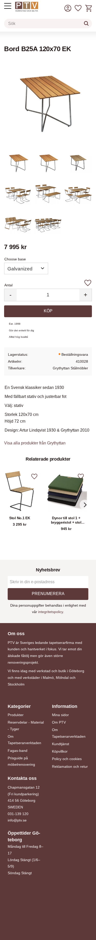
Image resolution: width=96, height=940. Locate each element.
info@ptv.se (17, 820)
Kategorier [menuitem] (19, 706)
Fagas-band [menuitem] (17, 751)
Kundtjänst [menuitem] (60, 744)
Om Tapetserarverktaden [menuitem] (24, 739)
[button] (78, 8)
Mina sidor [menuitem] (60, 715)
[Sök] (86, 23)
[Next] (85, 504)
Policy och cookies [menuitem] (67, 759)
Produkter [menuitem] (16, 715)
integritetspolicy (50, 612)
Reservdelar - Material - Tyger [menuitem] (26, 725)
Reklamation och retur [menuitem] (70, 766)
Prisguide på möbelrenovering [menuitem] (21, 761)
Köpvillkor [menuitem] (60, 751)
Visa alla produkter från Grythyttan (35, 443)
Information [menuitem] (64, 706)
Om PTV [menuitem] (59, 722)
